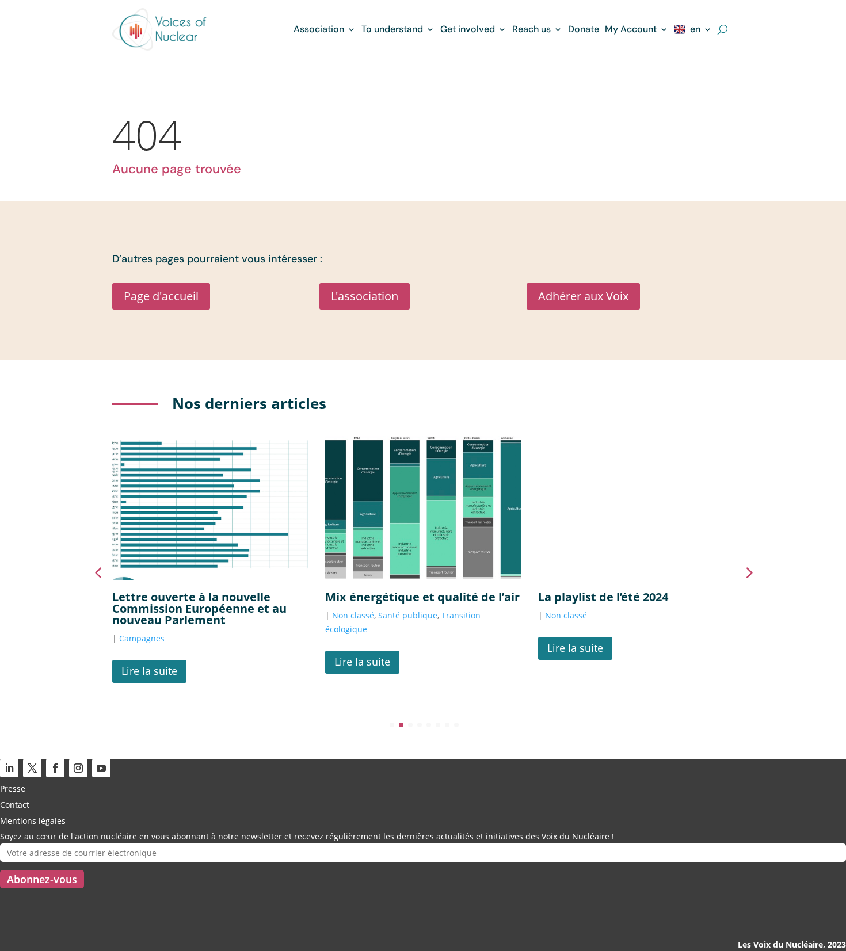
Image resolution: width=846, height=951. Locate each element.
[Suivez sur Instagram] (78, 768)
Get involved (467, 29)
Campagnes (142, 638)
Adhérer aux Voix (583, 296)
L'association (364, 296)
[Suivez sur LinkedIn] (9, 768)
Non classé (353, 615)
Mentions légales (33, 820)
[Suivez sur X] (32, 768)
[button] (748, 572)
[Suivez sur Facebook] (55, 768)
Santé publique (407, 615)
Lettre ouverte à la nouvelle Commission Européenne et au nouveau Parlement (199, 608)
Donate (583, 29)
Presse (12, 788)
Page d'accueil (161, 296)
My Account (631, 29)
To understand (392, 29)
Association (319, 29)
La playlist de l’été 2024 (603, 597)
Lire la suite (149, 671)
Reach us (531, 29)
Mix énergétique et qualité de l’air (422, 597)
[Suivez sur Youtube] (101, 768)
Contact (14, 804)
